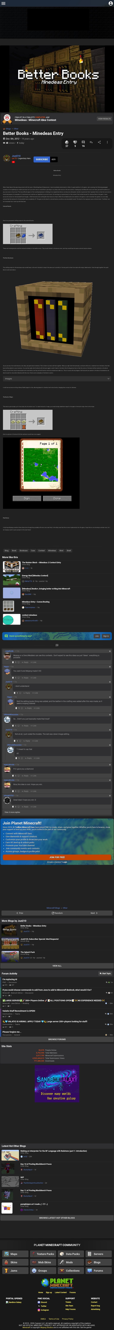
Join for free (57, 857)
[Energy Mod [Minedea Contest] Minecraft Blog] (11, 579)
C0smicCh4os (28, 1210)
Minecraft (26, 1327)
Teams (17, 1014)
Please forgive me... (12, 1032)
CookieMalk (106, 1035)
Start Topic (106, 973)
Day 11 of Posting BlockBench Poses (36, 1190)
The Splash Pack (27, 952)
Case (33, 551)
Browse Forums (57, 1039)
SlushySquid (27, 1170)
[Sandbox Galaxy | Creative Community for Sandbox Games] (57, 1102)
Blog (6, 551)
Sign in (106, 636)
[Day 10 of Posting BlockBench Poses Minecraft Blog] (10, 1168)
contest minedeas (29, 615)
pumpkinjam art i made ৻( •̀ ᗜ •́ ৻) (34, 1204)
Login (64, 862)
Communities (7, 1014)
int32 (25, 1157)
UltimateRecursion (11, 715)
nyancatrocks (9, 765)
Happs (6, 667)
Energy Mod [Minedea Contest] (35, 575)
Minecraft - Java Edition (11, 1003)
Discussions (7, 1035)
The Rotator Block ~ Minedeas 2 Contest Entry (41, 562)
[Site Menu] (3, 3)
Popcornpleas (30, 607)
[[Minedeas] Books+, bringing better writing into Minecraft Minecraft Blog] (11, 593)
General (17, 1035)
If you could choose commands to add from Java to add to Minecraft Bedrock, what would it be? (47, 990)
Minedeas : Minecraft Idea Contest (35, 120)
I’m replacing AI (10, 979)
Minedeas (52, 551)
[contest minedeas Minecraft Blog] (11, 619)
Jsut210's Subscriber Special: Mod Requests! (39, 939)
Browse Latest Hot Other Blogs (57, 1218)
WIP (22, 1177)
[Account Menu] (110, 3)
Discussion (13, 982)
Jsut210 (16, 156)
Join (97, 636)
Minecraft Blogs (53, 908)
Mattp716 (28, 581)
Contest (41, 551)
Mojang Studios (46, 1327)
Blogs (8, 129)
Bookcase (23, 551)
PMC (4, 982)
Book (14, 551)
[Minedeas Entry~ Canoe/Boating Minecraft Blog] (11, 606)
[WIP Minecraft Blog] (10, 1181)
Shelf (69, 551)
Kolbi (27, 568)
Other (16, 129)
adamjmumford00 (31, 621)
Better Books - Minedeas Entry (33, 926)
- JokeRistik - (9, 651)
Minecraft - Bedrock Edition (13, 993)
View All (57, 966)
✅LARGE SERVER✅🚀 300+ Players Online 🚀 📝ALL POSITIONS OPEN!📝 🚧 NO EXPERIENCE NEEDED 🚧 (53, 1000)
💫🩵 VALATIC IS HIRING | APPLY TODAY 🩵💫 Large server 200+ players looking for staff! (45, 1021)
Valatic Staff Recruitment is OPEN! (19, 1011)
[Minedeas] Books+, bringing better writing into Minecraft (46, 589)
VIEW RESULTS (104, 119)
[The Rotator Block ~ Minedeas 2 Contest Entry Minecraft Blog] (11, 566)
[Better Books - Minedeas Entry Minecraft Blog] (10, 930)
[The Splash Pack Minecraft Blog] (10, 956)
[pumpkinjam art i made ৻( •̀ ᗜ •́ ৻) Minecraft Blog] (10, 1208)
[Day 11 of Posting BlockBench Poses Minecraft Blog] (10, 1194)
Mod (61, 551)
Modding (26, 1003)
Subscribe (42, 159)
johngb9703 (9, 796)
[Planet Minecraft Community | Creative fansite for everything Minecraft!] (57, 1283)
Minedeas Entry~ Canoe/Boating (35, 602)
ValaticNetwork (106, 1003)
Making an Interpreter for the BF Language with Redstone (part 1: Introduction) (53, 1151)
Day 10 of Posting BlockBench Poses (36, 1164)
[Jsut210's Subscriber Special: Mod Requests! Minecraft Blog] (10, 943)
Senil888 (28, 594)
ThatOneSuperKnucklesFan (33, 1183)
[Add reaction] (18, 662)
